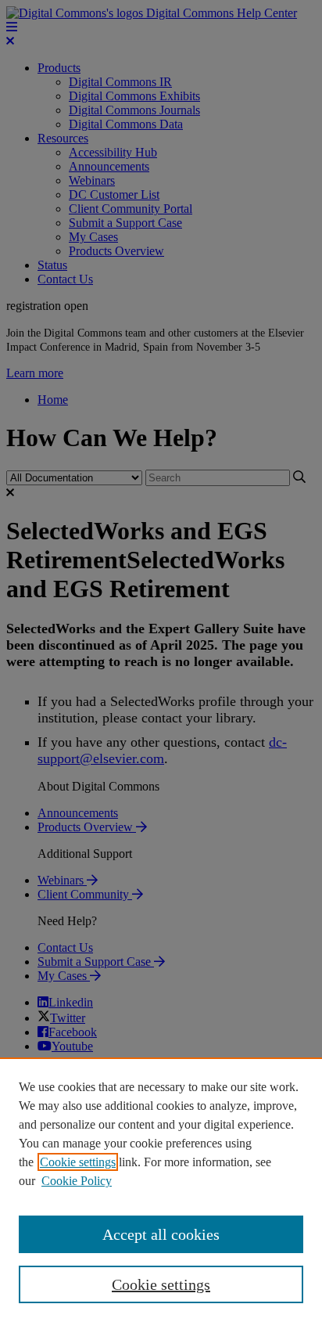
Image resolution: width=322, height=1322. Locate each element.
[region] (161, 1189)
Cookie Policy (76, 1180)
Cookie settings (78, 1162)
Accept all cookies (161, 1234)
